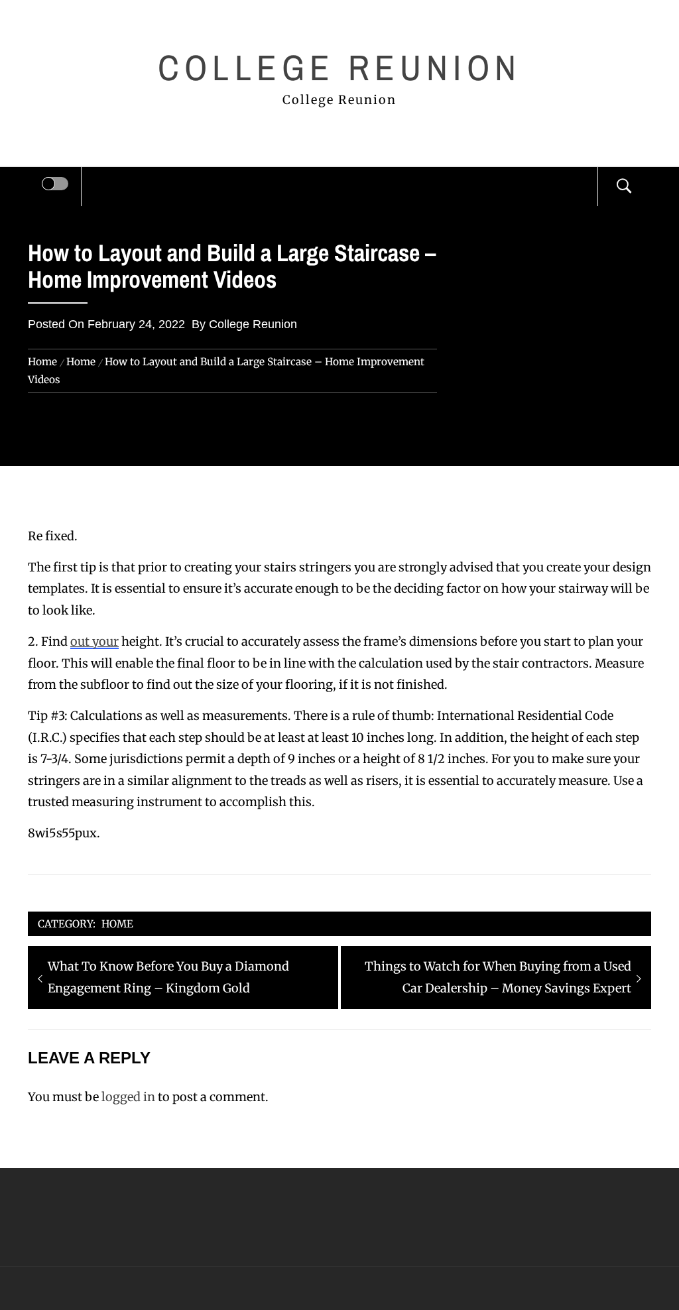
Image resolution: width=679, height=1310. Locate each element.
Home (117, 924)
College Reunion (339, 67)
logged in (128, 1096)
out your (94, 641)
